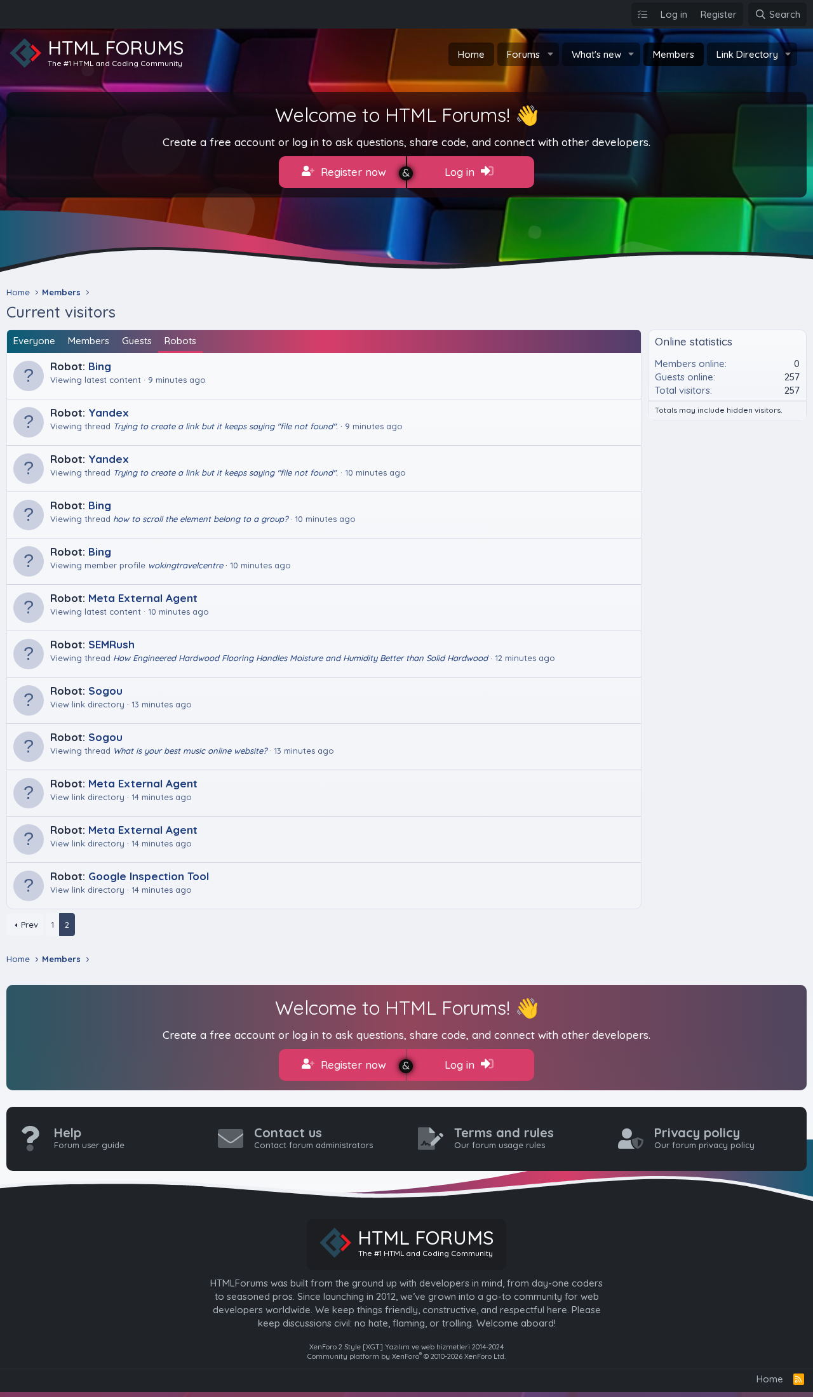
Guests (137, 341)
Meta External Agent (143, 598)
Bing (99, 366)
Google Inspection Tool (148, 876)
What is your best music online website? (190, 750)
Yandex (108, 412)
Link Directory (747, 54)
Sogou (105, 690)
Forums (523, 54)
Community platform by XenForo (406, 1356)
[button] (550, 54)
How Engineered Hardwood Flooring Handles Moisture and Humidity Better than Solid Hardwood (300, 658)
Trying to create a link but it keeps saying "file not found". (225, 426)
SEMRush (111, 644)
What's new (596, 54)
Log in (461, 171)
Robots (180, 341)
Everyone (34, 341)
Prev (29, 924)
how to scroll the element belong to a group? (200, 519)
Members (673, 54)
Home (471, 54)
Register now (352, 171)
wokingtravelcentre (185, 565)
